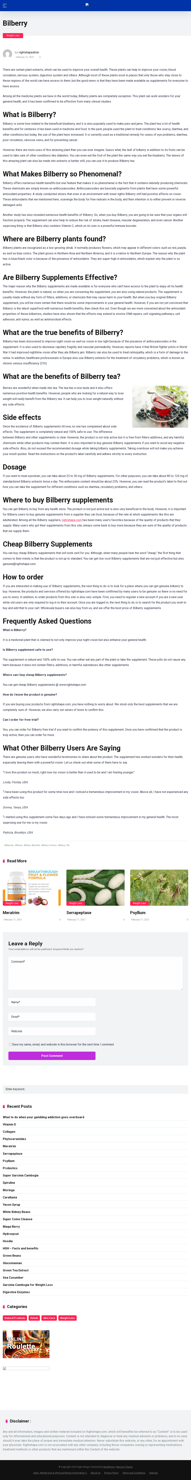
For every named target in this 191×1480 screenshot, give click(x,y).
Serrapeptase (78, 912)
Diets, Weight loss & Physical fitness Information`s (60, 1472)
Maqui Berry (11, 1226)
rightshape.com (72, 520)
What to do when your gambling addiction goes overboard (43, 1117)
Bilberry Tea (63, 845)
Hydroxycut (11, 1234)
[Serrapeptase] (95, 888)
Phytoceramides (14, 1139)
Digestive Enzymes (16, 1292)
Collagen (9, 1131)
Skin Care (49, 1317)
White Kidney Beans (16, 1212)
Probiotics (10, 1168)
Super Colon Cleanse (17, 1219)
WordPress (109, 1467)
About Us (96, 1472)
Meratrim (11, 912)
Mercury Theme (124, 1467)
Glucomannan (12, 1263)
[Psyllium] (159, 888)
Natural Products (15, 1317)
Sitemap (153, 1472)
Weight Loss (13, 35)
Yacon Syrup (11, 1204)
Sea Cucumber (13, 1277)
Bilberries (8, 845)
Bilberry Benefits (32, 845)
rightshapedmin (29, 52)
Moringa (9, 1190)
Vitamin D (9, 1124)
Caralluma (10, 1197)
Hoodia (8, 1241)
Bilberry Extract (48, 845)
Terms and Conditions (133, 1472)
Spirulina (9, 1182)
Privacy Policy (111, 1472)
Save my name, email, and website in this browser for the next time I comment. (63, 1044)
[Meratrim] (32, 888)
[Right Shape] (95, 4)
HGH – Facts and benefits (20, 1248)
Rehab (34, 1317)
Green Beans (12, 1255)
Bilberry (18, 845)
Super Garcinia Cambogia (20, 1175)
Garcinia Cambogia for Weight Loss (28, 1285)
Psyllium (137, 912)
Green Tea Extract (16, 1270)
